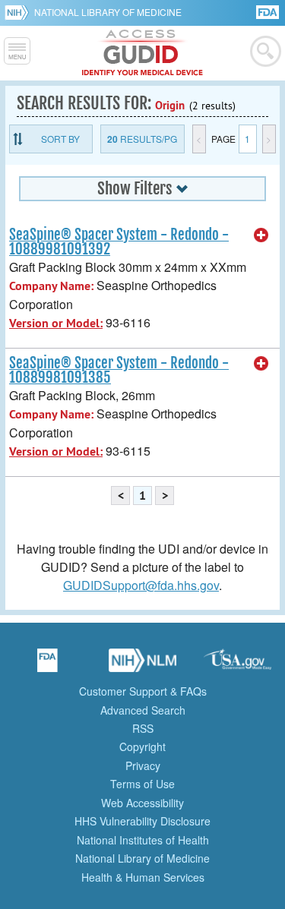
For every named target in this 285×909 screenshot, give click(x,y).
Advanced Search (142, 710)
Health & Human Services (142, 877)
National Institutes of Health (143, 839)
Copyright (142, 746)
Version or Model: (56, 323)
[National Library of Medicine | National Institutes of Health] (143, 665)
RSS (143, 728)
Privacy (142, 765)
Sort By (60, 138)
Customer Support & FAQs (143, 691)
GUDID (142, 53)
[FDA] (268, 11)
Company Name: (51, 286)
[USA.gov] (238, 665)
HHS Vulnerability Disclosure (142, 821)
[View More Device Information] (261, 235)
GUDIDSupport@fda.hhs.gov (141, 585)
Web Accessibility (142, 802)
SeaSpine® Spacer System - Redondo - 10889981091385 (119, 370)
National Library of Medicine (108, 11)
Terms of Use (142, 783)
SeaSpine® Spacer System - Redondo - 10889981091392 (119, 242)
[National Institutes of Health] (19, 12)
